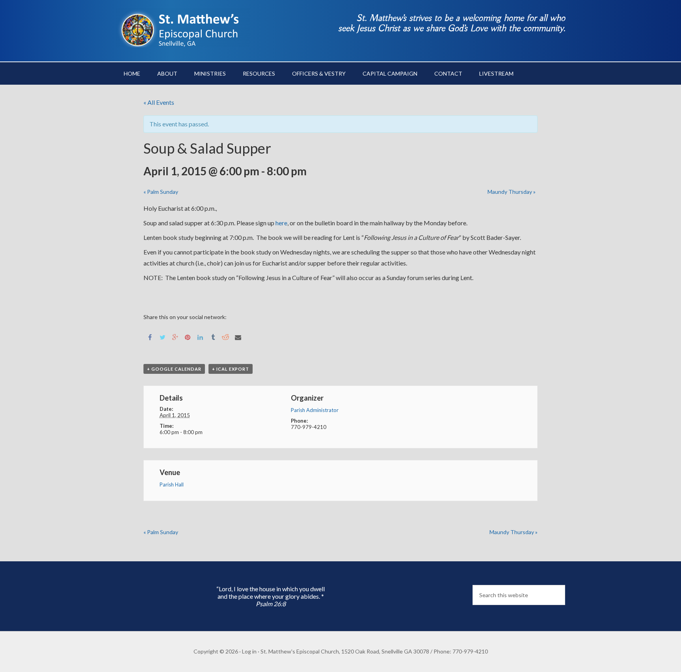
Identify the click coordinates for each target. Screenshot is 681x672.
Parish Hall (172, 484)
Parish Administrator (315, 410)
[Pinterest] (187, 337)
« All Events (158, 102)
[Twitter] (162, 337)
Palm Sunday (160, 191)
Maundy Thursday (511, 191)
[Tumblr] (213, 337)
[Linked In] (200, 337)
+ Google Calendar (174, 368)
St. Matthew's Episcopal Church (183, 27)
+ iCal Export (230, 368)
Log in (249, 651)
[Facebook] (149, 337)
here (281, 222)
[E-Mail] (238, 337)
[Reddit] (225, 337)
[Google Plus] (175, 337)
